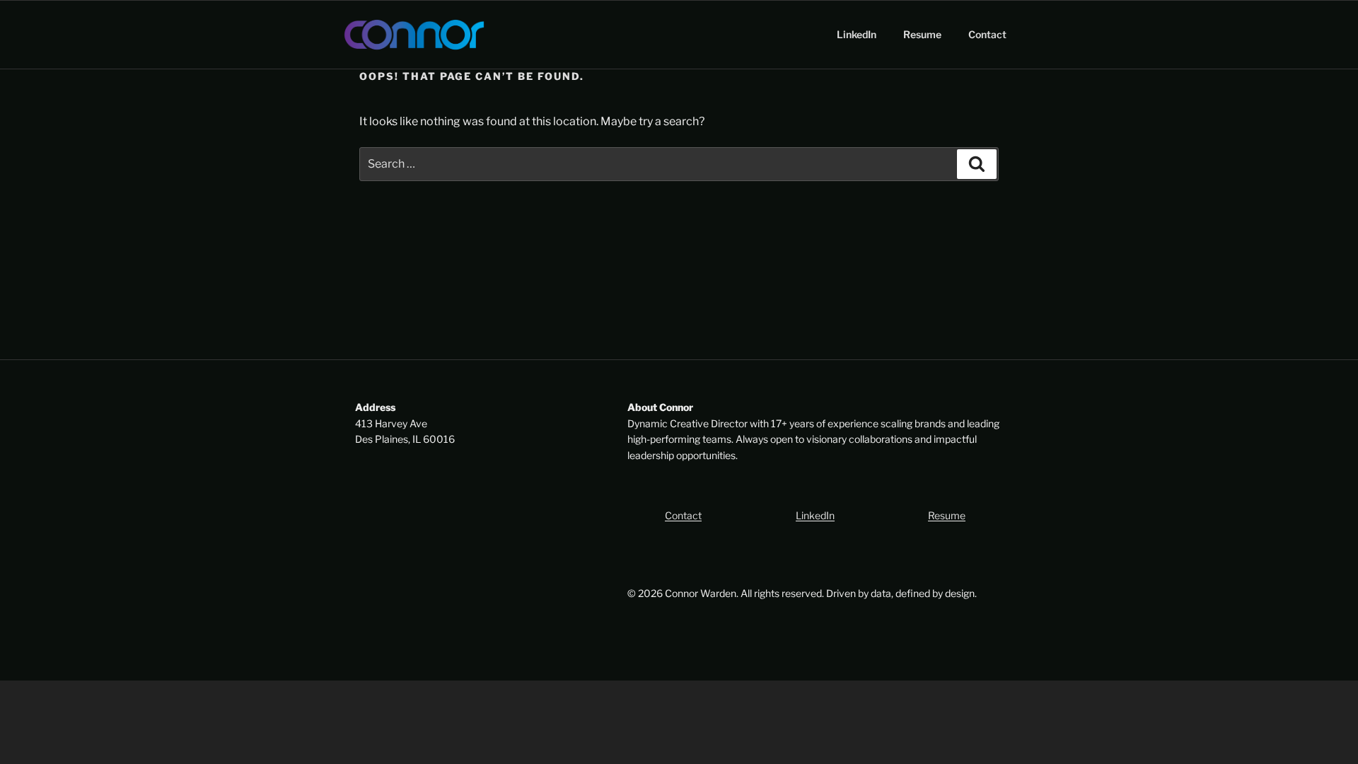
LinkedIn (856, 34)
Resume (922, 34)
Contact (987, 34)
